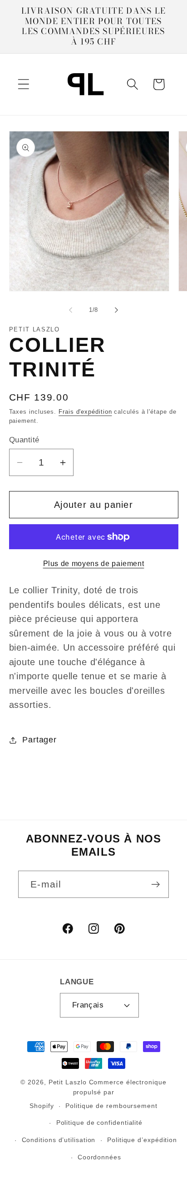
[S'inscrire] (155, 884)
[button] (23, 84)
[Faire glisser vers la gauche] (70, 310)
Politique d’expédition (142, 1139)
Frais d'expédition (85, 411)
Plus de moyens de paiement (93, 563)
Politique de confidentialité (99, 1122)
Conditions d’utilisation (59, 1139)
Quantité (24, 440)
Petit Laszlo (68, 1082)
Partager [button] (39, 739)
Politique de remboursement (111, 1105)
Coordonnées (99, 1157)
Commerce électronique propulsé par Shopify (98, 1093)
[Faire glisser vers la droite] (117, 310)
